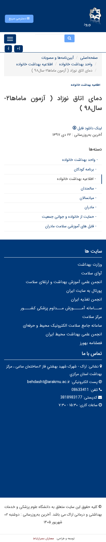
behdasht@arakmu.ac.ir (48, 382)
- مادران (90, 207)
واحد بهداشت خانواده (75, 64)
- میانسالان (88, 198)
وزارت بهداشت (90, 264)
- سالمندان (88, 188)
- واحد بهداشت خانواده (80, 160)
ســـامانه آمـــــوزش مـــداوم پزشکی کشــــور (61, 308)
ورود (87, 24)
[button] (19, 19)
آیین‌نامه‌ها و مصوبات (57, 58)
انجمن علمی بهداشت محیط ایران (74, 334)
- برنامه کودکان (85, 169)
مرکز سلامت (92, 317)
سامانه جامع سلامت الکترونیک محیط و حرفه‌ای (62, 325)
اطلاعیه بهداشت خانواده (34, 64)
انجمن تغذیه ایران (86, 299)
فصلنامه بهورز (91, 343)
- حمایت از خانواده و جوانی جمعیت (69, 217)
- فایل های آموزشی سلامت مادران (70, 226)
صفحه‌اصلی (89, 58)
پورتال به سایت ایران (84, 290)
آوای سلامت (91, 273)
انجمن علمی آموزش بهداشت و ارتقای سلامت (64, 282)
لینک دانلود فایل (89, 128)
